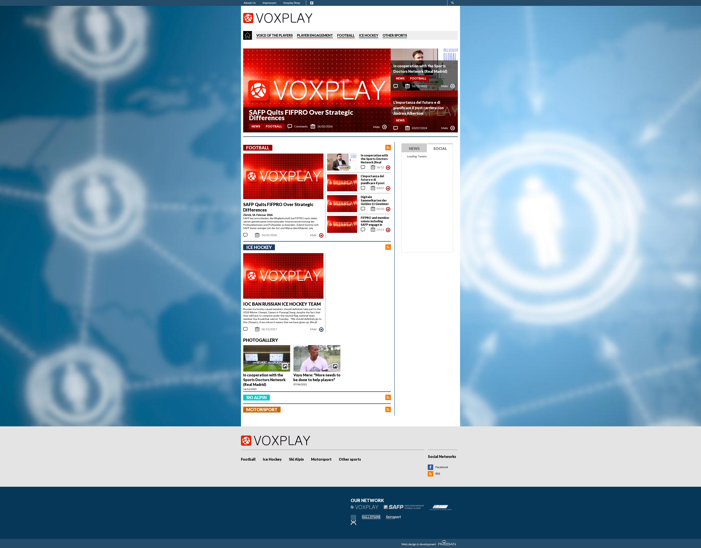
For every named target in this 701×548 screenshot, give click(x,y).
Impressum (269, 2)
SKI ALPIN (256, 397)
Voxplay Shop (291, 2)
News (256, 126)
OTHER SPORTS (395, 35)
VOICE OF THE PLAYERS (274, 35)
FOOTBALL (346, 35)
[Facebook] (430, 468)
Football (274, 126)
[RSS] (430, 475)
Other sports (350, 459)
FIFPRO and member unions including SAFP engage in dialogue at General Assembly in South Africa (375, 226)
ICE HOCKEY (368, 35)
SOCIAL (440, 148)
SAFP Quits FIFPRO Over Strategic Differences (301, 114)
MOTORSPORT (261, 409)
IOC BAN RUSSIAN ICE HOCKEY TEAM (282, 304)
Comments (301, 126)
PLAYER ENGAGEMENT (315, 35)
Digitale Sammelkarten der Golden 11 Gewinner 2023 (375, 202)
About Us (250, 2)
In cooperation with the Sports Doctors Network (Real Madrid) (420, 68)
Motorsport (321, 459)
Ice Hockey (272, 459)
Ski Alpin (296, 459)
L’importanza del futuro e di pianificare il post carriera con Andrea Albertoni (418, 107)
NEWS (414, 148)
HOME (247, 35)
